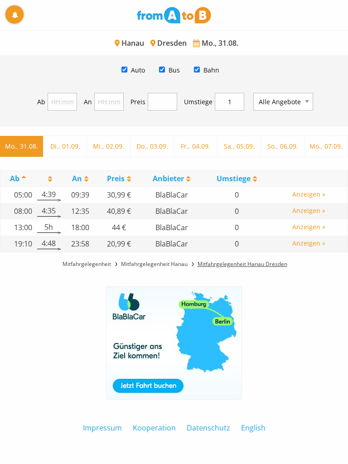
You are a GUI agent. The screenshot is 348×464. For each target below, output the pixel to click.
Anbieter (168, 179)
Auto (138, 70)
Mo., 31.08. (21, 146)
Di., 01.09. (65, 146)
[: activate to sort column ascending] (49, 178)
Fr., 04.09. (195, 146)
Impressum (102, 428)
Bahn (211, 70)
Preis (137, 101)
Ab (41, 101)
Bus (174, 70)
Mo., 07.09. (326, 146)
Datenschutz (208, 428)
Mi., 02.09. (108, 146)
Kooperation (154, 428)
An (88, 101)
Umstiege (198, 101)
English (253, 428)
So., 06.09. (282, 146)
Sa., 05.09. (239, 146)
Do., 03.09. (152, 146)
